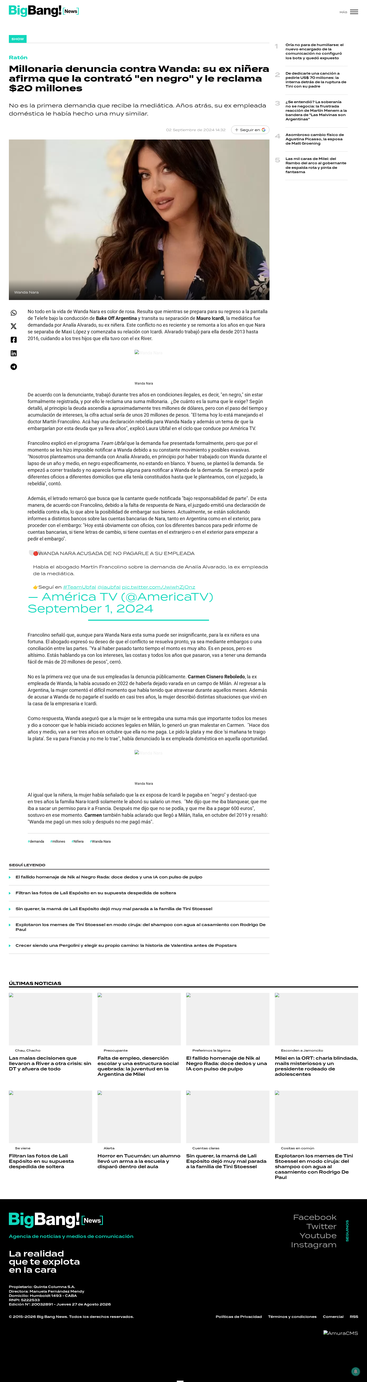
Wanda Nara (101, 841)
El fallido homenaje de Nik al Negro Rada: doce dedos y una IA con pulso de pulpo (109, 877)
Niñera (79, 841)
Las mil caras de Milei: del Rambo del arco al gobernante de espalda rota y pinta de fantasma (316, 165)
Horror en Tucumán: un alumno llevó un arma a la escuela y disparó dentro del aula (139, 1161)
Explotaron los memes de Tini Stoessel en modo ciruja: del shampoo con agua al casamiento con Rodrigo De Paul (141, 927)
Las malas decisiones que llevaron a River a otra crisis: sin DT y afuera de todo (50, 1064)
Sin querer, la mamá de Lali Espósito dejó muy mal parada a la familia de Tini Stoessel (114, 909)
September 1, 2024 (90, 608)
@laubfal (109, 587)
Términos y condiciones (292, 1317)
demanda (37, 841)
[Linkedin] (13, 353)
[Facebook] (13, 339)
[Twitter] (13, 326)
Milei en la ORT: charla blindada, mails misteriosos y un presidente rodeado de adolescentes (316, 1066)
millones (58, 841)
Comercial (333, 1317)
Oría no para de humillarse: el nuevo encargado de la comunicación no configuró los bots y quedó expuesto (315, 52)
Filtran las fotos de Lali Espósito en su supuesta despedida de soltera (96, 893)
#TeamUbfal (79, 587)
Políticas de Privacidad (239, 1317)
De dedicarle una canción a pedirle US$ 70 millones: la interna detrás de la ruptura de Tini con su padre (316, 80)
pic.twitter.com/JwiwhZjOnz (158, 587)
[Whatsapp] (13, 312)
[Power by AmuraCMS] (340, 1333)
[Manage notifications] (355, 1371)
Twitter (321, 1226)
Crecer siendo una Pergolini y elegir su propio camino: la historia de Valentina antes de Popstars (126, 946)
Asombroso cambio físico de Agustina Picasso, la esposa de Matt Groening (315, 139)
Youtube (318, 1235)
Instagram (314, 1245)
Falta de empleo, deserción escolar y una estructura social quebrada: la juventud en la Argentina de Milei (138, 1066)
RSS (354, 1317)
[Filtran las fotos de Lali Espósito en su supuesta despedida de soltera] (50, 1117)
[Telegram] (13, 366)
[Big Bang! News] (44, 11)
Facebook (315, 1217)
